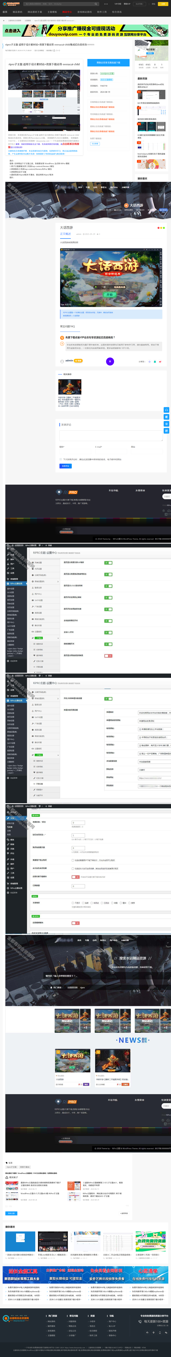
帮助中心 (112, 1336)
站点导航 (139, 4)
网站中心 (67, 12)
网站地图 (137, 1347)
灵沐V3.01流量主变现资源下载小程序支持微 (26, 1300)
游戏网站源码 (84, 12)
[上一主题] (57, 50)
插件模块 (51, 1326)
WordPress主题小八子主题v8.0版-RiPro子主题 (40, 1194)
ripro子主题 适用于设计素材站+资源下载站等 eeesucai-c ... (55, 21)
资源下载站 (24, 1167)
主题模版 (51, 1336)
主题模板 (52, 12)
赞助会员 (72, 1326)
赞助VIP (127, 4)
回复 (10, 1206)
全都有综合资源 (144, 1258)
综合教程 (93, 1331)
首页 (5, 12)
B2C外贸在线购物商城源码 (149, 103)
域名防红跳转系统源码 (147, 119)
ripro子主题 (11, 1167)
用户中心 (112, 1322)
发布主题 (11, 1213)
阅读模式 (49, 50)
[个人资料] (141, 51)
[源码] (54, 50)
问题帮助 (72, 1322)
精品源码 (17, 12)
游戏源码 (51, 1331)
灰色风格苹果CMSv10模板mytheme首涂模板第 (27, 1292)
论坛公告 (72, 1331)
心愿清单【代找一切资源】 (148, 1255)
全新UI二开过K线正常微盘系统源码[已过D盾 (122, 1255)
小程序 (92, 1322)
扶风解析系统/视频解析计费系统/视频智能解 (90, 1255)
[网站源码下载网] (11, 5)
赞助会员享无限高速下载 (108, 62)
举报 (127, 1206)
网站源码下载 (35, 12)
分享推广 (72, 1336)
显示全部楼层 (39, 50)
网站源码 (51, 1322)
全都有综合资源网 (14, 21)
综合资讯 (117, 12)
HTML (144, 1347)
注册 (163, 4)
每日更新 (8, 50)
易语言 (92, 1326)
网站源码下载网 (4, 21)
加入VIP (112, 1326)
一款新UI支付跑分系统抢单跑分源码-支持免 (24, 1255)
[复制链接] (90, 45)
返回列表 (124, 1213)
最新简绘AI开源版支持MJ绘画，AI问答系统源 (26, 1296)
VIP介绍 (118, 4)
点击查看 (95, 144)
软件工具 (102, 12)
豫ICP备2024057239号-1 (114, 1347)
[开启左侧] (3, 46)
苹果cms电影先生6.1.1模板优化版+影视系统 (57, 1255)
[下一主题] (59, 50)
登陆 (153, 4)
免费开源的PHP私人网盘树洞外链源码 (24, 1288)
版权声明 (112, 1331)
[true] (96, 4)
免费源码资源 (38, 1347)
